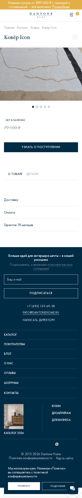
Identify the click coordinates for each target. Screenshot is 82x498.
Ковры (35, 27)
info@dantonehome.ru (41, 312)
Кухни (56, 406)
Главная (9, 27)
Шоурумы (11, 383)
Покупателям (14, 344)
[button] (33, 107)
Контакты (11, 393)
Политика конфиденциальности (30, 458)
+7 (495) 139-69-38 (41, 306)
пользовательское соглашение (52, 266)
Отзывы (10, 373)
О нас (8, 363)
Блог (8, 354)
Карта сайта (64, 458)
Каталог (22, 27)
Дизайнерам (61, 413)
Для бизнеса (61, 420)
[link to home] (41, 15)
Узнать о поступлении (41, 147)
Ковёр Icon (49, 27)
